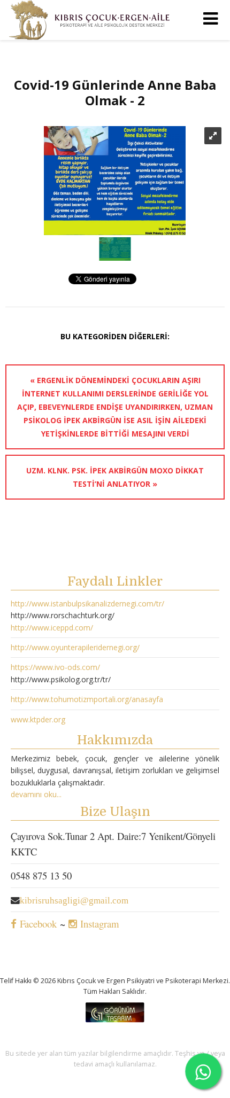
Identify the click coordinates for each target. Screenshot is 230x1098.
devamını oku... (36, 794)
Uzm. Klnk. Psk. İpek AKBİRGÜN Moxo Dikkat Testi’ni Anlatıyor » (115, 477)
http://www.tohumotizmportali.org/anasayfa (87, 699)
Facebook (37, 923)
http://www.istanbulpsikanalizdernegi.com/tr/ (87, 603)
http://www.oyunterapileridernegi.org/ (75, 647)
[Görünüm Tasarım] (115, 1020)
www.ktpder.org (38, 719)
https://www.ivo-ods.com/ (55, 667)
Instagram (98, 923)
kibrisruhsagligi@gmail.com (74, 900)
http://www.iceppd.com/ (52, 627)
